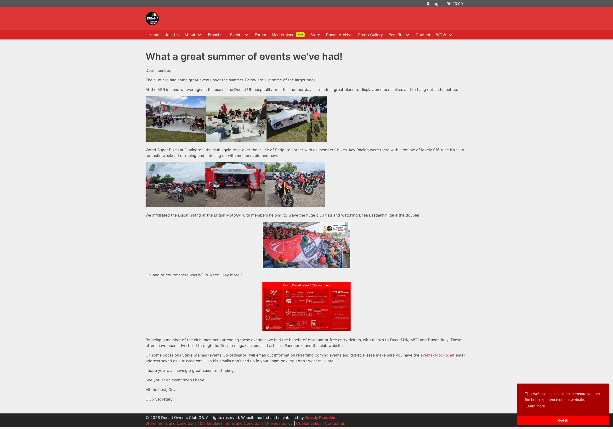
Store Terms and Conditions (171, 423)
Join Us (172, 34)
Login (436, 3)
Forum (260, 34)
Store (315, 34)
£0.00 (457, 3)
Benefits (396, 34)
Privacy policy (280, 423)
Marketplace (287, 34)
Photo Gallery (370, 34)
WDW (441, 34)
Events (236, 34)
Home (153, 34)
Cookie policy (308, 423)
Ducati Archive (339, 34)
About (189, 34)
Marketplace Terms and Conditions (231, 423)
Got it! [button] (563, 420)
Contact (423, 34)
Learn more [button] (535, 406)
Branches (216, 34)
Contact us (335, 423)
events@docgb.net (437, 355)
